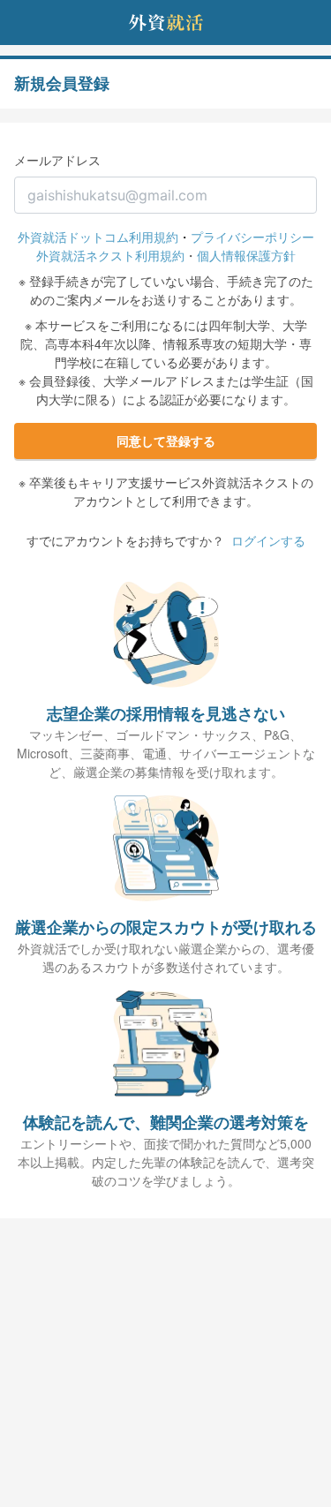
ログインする (268, 540)
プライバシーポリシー (252, 236)
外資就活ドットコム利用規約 (98, 236)
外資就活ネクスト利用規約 (110, 255)
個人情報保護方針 (246, 255)
